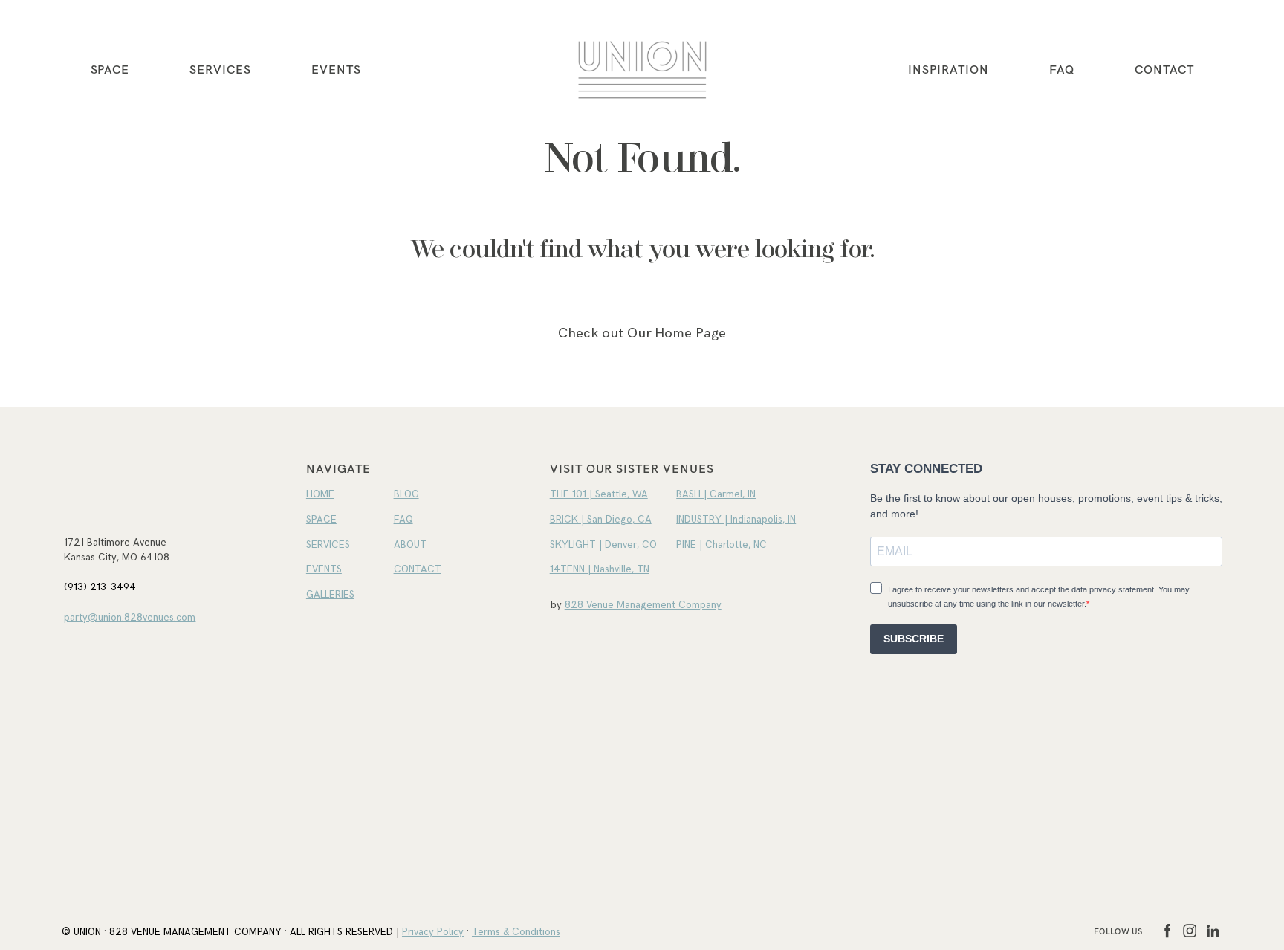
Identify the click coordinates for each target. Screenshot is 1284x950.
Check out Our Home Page (642, 333)
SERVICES (220, 69)
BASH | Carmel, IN (716, 494)
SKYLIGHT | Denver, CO (603, 545)
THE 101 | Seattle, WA (599, 494)
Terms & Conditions (516, 932)
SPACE (321, 520)
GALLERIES (330, 595)
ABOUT (410, 545)
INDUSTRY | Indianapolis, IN (736, 520)
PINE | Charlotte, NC (721, 545)
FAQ (1061, 69)
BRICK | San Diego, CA (601, 520)
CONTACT (1164, 69)
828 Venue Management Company (643, 605)
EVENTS (336, 69)
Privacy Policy (433, 932)
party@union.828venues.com (129, 618)
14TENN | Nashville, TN (599, 569)
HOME (320, 494)
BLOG (406, 494)
